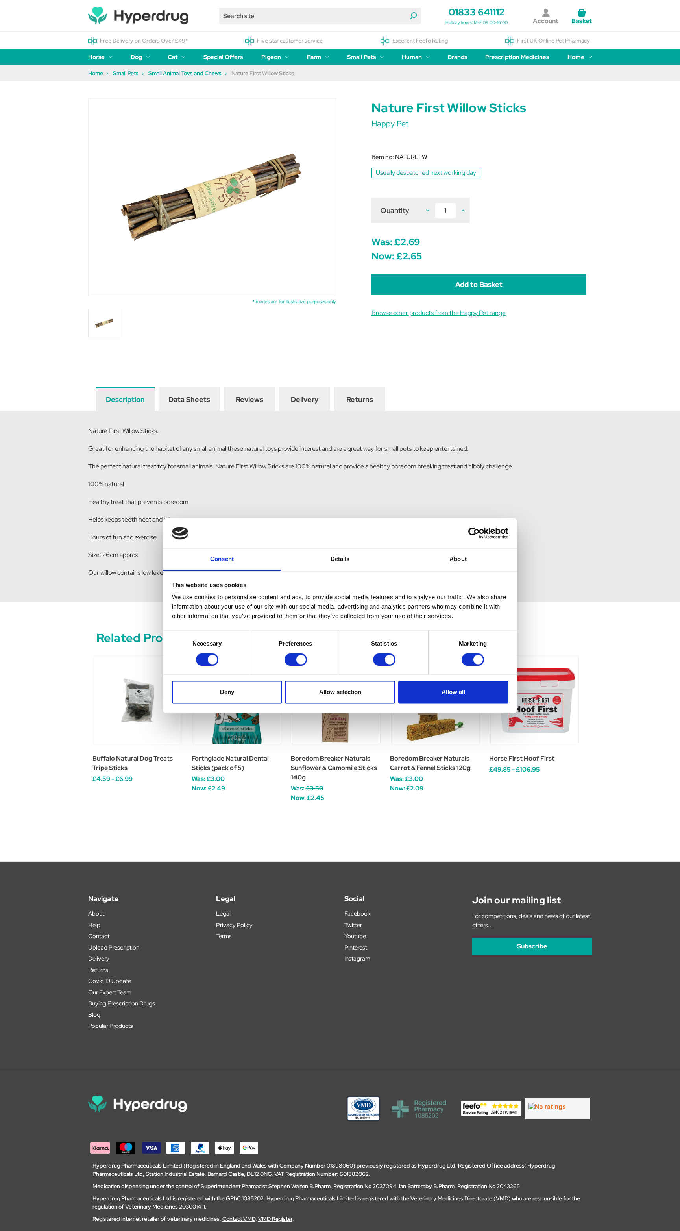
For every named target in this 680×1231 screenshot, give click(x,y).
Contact (98, 936)
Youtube (355, 936)
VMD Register (275, 1218)
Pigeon (271, 57)
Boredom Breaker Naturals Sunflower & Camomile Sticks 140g (334, 767)
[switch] (296, 659)
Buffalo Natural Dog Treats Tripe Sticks (132, 763)
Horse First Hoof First (521, 758)
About (96, 914)
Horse (96, 57)
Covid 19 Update (109, 981)
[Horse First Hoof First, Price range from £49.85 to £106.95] (534, 700)
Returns (359, 399)
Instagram (357, 959)
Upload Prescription (113, 947)
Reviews (249, 399)
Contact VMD (238, 1218)
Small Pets (361, 57)
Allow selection (340, 692)
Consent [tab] (222, 559)
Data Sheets (189, 399)
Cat (172, 57)
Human (412, 57)
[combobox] (320, 16)
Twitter (353, 925)
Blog (94, 1015)
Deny (227, 692)
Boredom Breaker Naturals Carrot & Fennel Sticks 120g (430, 763)
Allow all (453, 692)
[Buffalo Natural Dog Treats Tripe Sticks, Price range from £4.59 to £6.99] (138, 700)
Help (94, 925)
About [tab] (458, 559)
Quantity (395, 210)
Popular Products (110, 1026)
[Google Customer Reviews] (557, 1108)
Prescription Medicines (517, 57)
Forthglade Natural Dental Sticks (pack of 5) (230, 763)
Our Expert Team (109, 992)
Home (575, 57)
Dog (136, 57)
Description (125, 399)
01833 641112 (476, 12)
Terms (224, 936)
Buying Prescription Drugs (121, 1003)
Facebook (357, 914)
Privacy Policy (234, 925)
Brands (457, 57)
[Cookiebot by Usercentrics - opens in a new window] (474, 533)
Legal (223, 914)
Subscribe (532, 946)
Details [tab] (340, 559)
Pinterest (355, 947)
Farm (314, 57)
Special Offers (223, 57)
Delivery (304, 399)
